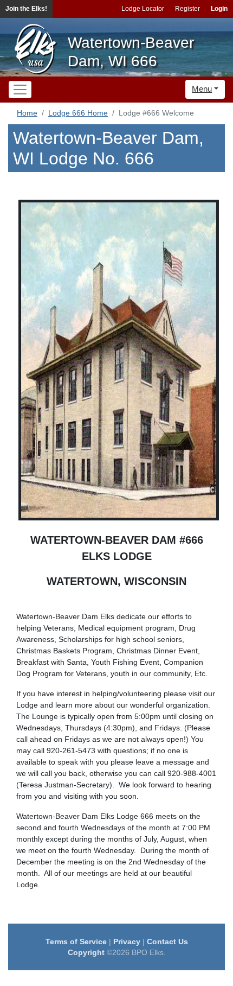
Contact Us (167, 941)
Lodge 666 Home (78, 113)
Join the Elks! (26, 8)
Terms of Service (76, 941)
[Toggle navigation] (20, 89)
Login (219, 8)
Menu (202, 88)
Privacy (126, 941)
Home (27, 113)
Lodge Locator (142, 8)
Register (187, 8)
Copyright (86, 952)
